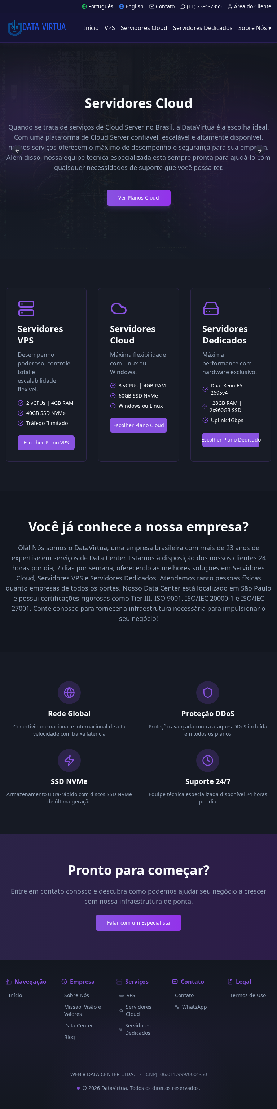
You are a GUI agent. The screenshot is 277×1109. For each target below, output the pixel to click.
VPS (131, 995)
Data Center (78, 1025)
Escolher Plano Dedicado (230, 439)
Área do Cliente (252, 6)
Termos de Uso (248, 995)
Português (100, 6)
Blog (69, 1037)
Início (15, 995)
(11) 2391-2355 (204, 6)
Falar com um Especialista (138, 922)
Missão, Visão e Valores (82, 1010)
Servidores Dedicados (138, 1029)
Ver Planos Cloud (138, 197)
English (135, 6)
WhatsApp (194, 1006)
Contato (165, 6)
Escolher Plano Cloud (138, 425)
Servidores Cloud (138, 1010)
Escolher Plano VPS (46, 442)
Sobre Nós (76, 995)
